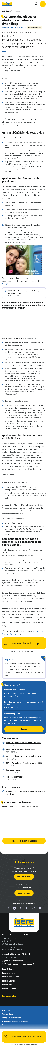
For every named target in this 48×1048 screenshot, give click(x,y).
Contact (24, 729)
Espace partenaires (10, 977)
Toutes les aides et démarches (24, 841)
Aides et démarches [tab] (11, 807)
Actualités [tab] (26, 807)
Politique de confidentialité (11, 1018)
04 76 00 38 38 (9, 957)
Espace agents (8, 981)
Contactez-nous (24, 877)
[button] (11, 11)
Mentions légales (8, 1014)
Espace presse (8, 973)
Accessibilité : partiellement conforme (15, 1021)
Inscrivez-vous (24, 893)
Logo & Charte (8, 969)
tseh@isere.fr (8, 284)
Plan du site (6, 1010)
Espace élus (7, 985)
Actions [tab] (36, 807)
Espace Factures (9, 989)
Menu (43, 5)
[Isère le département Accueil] (7, 4)
